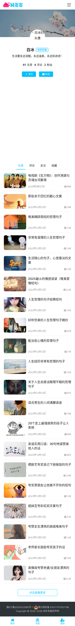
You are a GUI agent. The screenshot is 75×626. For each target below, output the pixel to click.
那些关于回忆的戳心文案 (45, 196)
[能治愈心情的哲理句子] (15, 346)
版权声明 (54, 611)
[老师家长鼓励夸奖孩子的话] (15, 552)
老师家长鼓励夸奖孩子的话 (46, 547)
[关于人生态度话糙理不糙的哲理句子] (15, 387)
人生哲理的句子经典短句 (45, 299)
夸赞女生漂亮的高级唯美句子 (48, 526)
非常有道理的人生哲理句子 (46, 237)
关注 (30, 74)
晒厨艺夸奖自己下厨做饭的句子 (49, 464)
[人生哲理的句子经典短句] (15, 304)
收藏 (54, 165)
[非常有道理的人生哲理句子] (15, 242)
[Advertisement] (37, 121)
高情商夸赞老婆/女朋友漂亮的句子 (48, 570)
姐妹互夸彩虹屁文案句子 (45, 506)
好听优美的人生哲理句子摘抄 (48, 320)
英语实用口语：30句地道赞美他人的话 (48, 446)
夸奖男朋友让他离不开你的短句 (49, 485)
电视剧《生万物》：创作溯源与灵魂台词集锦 (49, 178)
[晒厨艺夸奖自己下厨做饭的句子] (15, 469)
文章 (20, 165)
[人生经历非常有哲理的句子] (15, 366)
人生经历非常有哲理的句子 (46, 361)
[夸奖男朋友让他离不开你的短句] (15, 490)
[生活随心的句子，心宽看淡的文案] (15, 263)
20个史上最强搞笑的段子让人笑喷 (48, 425)
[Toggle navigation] (69, 4)
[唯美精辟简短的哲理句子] (15, 222)
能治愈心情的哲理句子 (43, 341)
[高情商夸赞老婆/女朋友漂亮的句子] (15, 573)
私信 (47, 74)
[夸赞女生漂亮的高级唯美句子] (15, 531)
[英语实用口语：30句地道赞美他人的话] (15, 449)
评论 (32, 165)
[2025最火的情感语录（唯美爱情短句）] (15, 284)
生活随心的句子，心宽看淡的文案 (49, 260)
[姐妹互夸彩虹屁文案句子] (15, 511)
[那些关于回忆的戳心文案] (15, 201)
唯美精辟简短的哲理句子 (45, 217)
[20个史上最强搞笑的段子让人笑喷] (15, 428)
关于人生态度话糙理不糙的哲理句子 (49, 384)
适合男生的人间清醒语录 (45, 402)
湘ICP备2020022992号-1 (19, 607)
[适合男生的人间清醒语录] (15, 407)
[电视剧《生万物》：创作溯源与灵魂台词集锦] (15, 180)
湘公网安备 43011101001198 (53, 607)
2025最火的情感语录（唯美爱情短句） (49, 281)
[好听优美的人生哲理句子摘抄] (15, 325)
